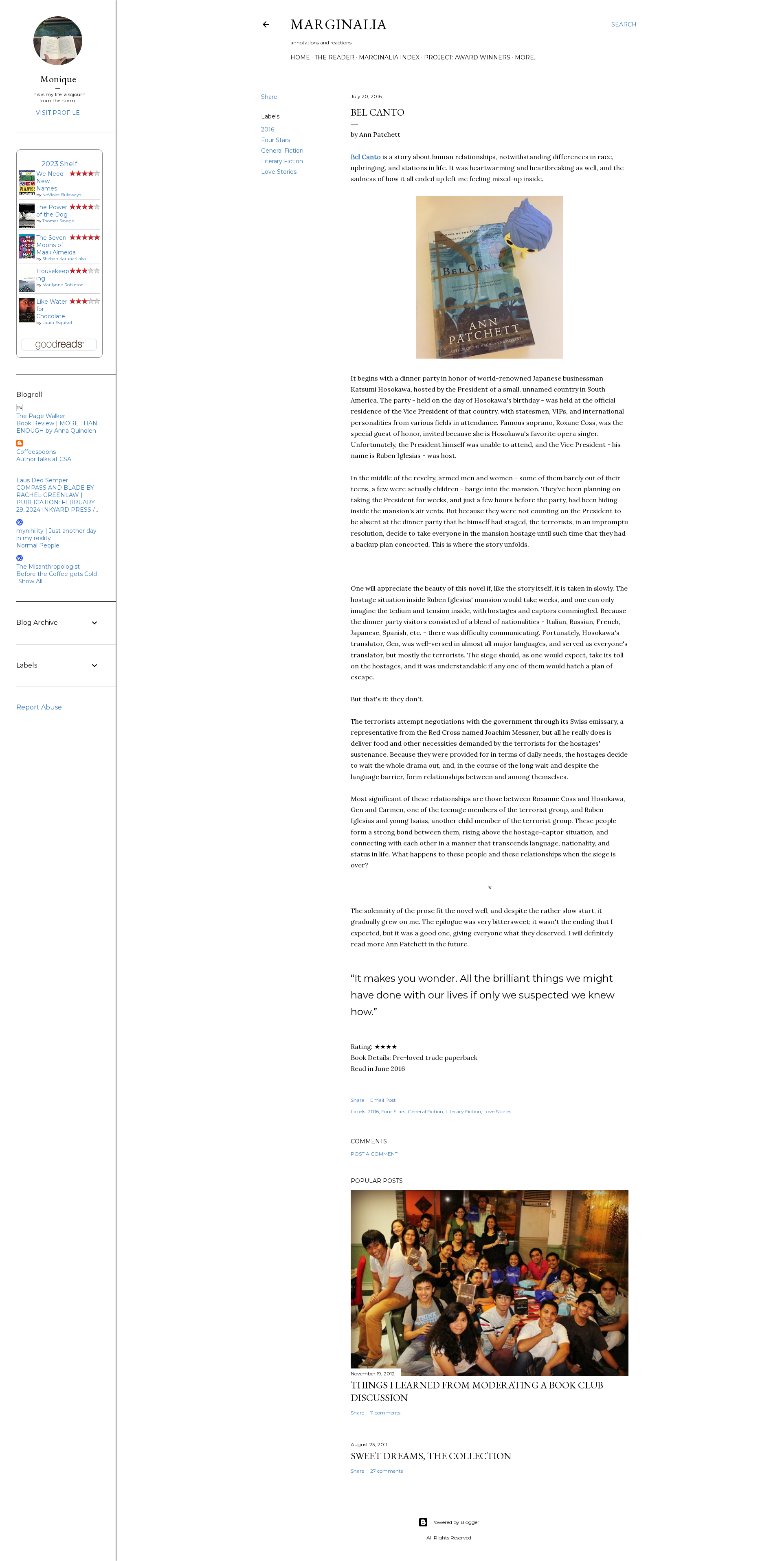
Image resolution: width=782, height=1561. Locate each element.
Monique (58, 78)
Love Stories (279, 171)
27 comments (386, 1471)
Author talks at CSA (43, 459)
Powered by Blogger (455, 1522)
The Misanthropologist (48, 566)
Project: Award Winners (467, 57)
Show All (30, 581)
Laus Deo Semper (42, 480)
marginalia (338, 24)
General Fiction (282, 150)
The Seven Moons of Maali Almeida (56, 245)
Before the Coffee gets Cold (56, 574)
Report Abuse (39, 707)
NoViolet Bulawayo (61, 194)
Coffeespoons (36, 451)
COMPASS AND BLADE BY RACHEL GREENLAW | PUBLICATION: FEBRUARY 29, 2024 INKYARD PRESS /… (57, 498)
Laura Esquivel (57, 322)
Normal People (37, 545)
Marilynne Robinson (62, 284)
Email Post (383, 1100)
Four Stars (275, 140)
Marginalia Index (389, 57)
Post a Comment (374, 1154)
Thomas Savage (58, 220)
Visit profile (58, 112)
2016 (267, 129)
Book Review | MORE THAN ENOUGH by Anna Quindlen (56, 427)
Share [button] (269, 97)
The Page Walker (40, 416)
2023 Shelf (59, 164)
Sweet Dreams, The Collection (431, 1455)
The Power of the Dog (52, 211)
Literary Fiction (282, 161)
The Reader (334, 57)
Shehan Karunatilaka (64, 258)
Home (300, 57)
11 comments (385, 1413)
